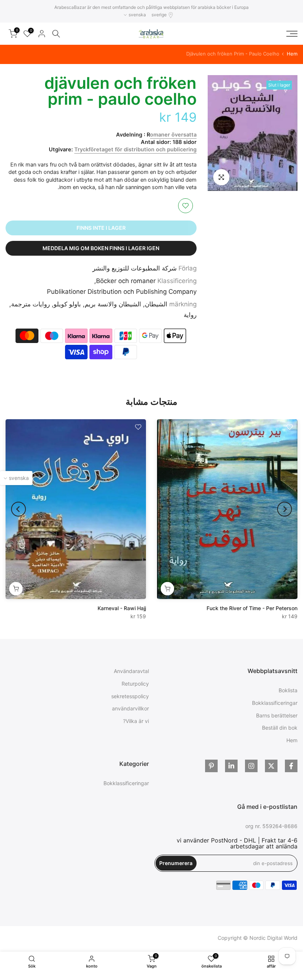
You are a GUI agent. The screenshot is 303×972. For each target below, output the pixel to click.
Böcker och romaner (126, 281)
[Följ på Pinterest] (211, 766)
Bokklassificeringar (274, 703)
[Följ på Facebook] (291, 766)
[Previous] (284, 509)
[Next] (18, 509)
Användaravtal (131, 671)
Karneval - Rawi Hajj (122, 608)
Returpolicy (135, 683)
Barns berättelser (276, 715)
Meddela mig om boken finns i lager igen (100, 248)
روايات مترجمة (30, 304)
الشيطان (156, 304)
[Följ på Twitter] (271, 766)
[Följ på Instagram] (251, 766)
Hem (292, 53)
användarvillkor (130, 708)
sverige (159, 14)
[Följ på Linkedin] (231, 766)
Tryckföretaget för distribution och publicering (135, 149)
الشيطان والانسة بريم (113, 304)
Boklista (288, 690)
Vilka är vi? (136, 721)
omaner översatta (173, 134)
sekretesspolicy (130, 696)
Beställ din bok (279, 727)
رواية (190, 315)
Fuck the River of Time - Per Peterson (252, 608)
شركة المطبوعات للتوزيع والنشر (134, 268)
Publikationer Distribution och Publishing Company (122, 291)
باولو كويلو (67, 304)
